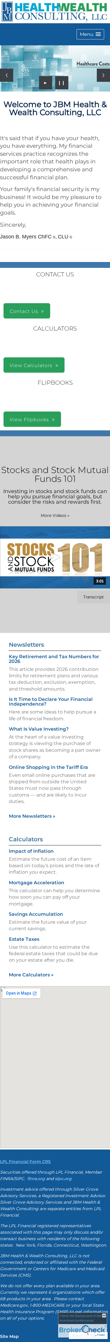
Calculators (26, 839)
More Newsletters (32, 816)
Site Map (9, 1336)
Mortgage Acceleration (36, 882)
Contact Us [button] (24, 311)
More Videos (55, 515)
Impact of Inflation (31, 851)
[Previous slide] (6, 75)
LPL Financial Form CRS (25, 1161)
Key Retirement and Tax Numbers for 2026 (54, 659)
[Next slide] (103, 75)
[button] (90, 34)
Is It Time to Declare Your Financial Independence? (51, 701)
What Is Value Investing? (39, 729)
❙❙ (61, 82)
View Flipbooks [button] (29, 419)
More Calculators (31, 975)
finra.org (36, 1178)
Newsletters (26, 644)
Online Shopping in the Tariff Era (48, 767)
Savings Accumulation (36, 914)
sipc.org (63, 1178)
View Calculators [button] (31, 365)
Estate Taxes (24, 939)
